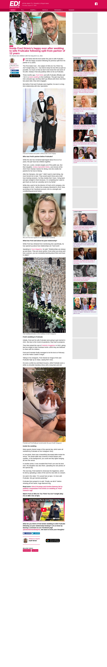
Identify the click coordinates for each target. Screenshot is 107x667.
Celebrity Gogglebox (48, 345)
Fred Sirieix (12, 68)
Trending (58, 10)
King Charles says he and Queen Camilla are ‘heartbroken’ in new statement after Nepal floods (84, 244)
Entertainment (15, 67)
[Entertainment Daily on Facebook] (96, 4)
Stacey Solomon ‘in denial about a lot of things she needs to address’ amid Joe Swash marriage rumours (83, 74)
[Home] (14, 4)
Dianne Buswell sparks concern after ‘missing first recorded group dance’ (83, 295)
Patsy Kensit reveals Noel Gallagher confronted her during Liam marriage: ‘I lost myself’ (84, 161)
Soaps (33, 10)
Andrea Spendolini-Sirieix (41, 167)
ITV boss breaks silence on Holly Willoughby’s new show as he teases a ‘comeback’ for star (83, 109)
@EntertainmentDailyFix (31, 529)
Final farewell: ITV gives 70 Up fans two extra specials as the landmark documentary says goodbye (83, 279)
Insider (71, 10)
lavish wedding (34, 77)
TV (22, 10)
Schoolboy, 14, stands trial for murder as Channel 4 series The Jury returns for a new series (84, 262)
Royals (45, 10)
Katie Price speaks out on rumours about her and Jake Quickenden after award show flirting (85, 144)
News (13, 10)
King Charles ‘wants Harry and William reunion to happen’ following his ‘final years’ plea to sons (84, 312)
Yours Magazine (36, 249)
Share (14, 70)
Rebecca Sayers (13, 63)
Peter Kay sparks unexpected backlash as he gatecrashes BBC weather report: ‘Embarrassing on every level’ (84, 227)
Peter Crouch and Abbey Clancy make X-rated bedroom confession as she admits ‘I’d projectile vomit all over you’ (84, 127)
